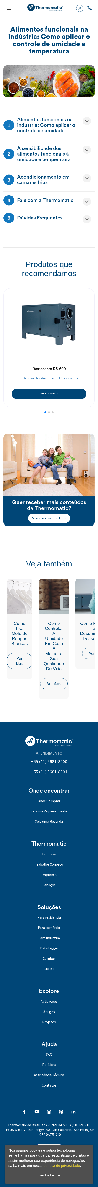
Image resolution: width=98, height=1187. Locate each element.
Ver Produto (49, 393)
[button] (45, 412)
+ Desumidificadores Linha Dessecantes (49, 378)
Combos (49, 958)
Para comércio (49, 927)
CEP (42, 1134)
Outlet (49, 968)
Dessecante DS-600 (49, 369)
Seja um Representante (49, 811)
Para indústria (49, 938)
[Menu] (9, 8)
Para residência (49, 917)
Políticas (49, 1064)
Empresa (49, 854)
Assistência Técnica (49, 1075)
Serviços (49, 885)
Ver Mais (19, 661)
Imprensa (49, 874)
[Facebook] (24, 1112)
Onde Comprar (49, 800)
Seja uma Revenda (49, 821)
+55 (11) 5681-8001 (49, 772)
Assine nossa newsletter (49, 518)
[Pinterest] (61, 1112)
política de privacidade (62, 1166)
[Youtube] (36, 1112)
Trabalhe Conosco (49, 864)
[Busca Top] (79, 8)
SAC (49, 1054)
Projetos (49, 1022)
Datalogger (49, 948)
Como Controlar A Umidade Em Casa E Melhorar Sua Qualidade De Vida (54, 646)
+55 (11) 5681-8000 (49, 761)
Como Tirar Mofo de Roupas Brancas (19, 633)
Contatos (49, 1085)
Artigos (49, 1011)
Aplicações (49, 1001)
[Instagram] (49, 1112)
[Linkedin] (73, 1112)
